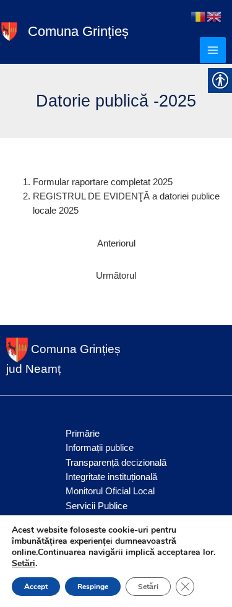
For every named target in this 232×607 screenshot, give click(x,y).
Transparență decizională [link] (116, 463)
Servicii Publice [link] (96, 506)
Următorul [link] (116, 276)
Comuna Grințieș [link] (78, 31)
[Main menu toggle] (213, 50)
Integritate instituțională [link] (111, 477)
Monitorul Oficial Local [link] (110, 491)
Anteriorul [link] (116, 243)
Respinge (92, 587)
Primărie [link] (83, 434)
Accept (36, 587)
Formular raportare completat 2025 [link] (103, 182)
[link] (9, 31)
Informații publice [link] (100, 448)
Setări (23, 563)
